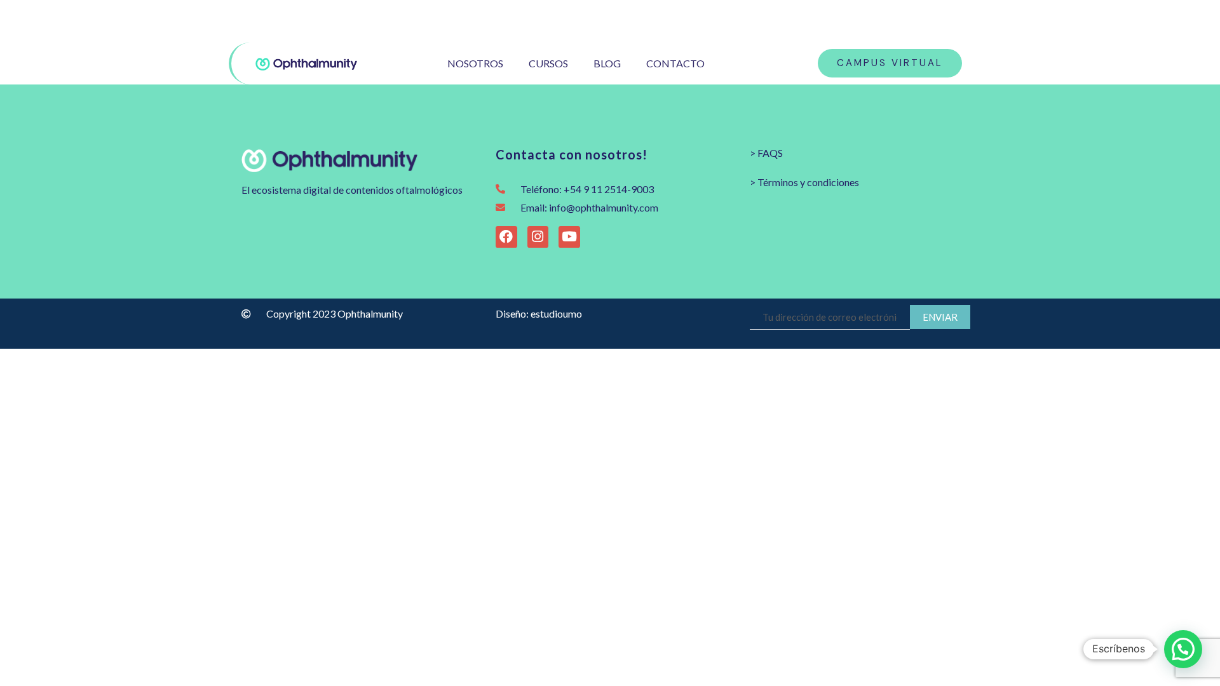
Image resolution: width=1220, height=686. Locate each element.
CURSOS (548, 63)
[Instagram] (921, 21)
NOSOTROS (475, 63)
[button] (1183, 649)
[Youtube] (962, 21)
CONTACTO (675, 63)
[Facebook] (942, 21)
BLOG (607, 63)
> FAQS (766, 153)
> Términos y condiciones (804, 182)
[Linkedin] (982, 21)
